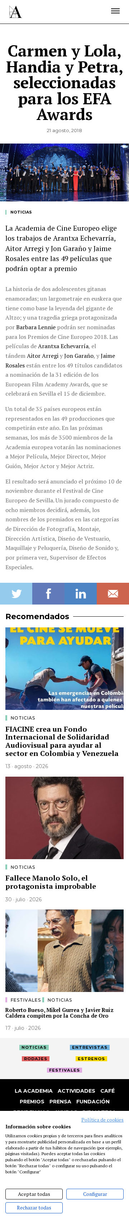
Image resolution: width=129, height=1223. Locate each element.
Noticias (21, 212)
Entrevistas (90, 1047)
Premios (32, 1101)
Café (107, 1091)
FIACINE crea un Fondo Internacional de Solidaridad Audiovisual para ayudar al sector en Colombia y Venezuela (62, 741)
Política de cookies (102, 1120)
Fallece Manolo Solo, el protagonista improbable (50, 882)
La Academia (34, 1091)
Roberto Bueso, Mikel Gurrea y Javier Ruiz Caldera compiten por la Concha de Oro (59, 1013)
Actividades (76, 1091)
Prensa (60, 1101)
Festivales (26, 1000)
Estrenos (91, 1058)
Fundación (93, 1101)
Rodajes (35, 1058)
